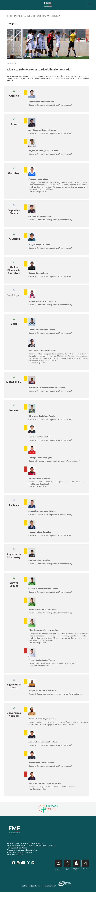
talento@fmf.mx (31, 850)
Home (9, 16)
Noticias (16, 16)
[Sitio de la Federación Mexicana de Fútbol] (48, 8)
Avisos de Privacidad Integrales (19, 852)
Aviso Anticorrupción (15, 854)
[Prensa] (84, 870)
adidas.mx (36, 886)
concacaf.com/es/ (49, 886)
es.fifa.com (26, 886)
